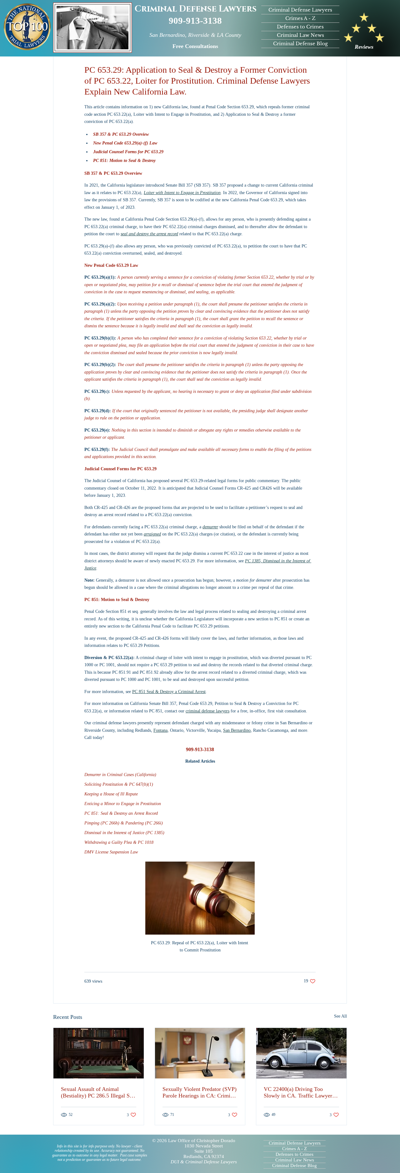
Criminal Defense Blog (300, 43)
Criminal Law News (300, 35)
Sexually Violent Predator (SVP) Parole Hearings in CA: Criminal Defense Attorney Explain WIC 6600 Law (199, 1092)
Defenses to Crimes (300, 27)
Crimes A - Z (300, 18)
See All (340, 1016)
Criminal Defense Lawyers (196, 9)
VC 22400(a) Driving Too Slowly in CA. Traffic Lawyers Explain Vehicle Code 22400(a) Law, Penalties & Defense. (299, 1092)
